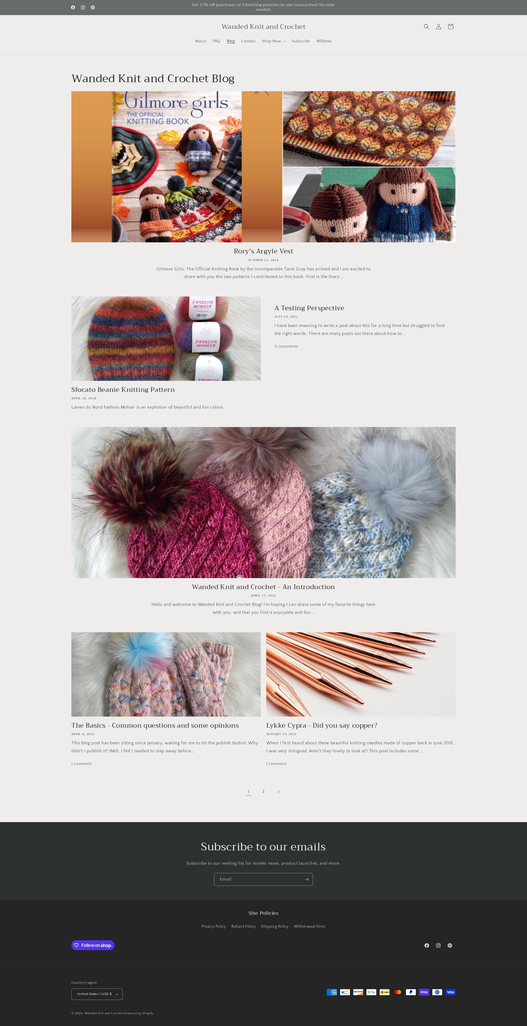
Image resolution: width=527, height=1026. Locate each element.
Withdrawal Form (310, 926)
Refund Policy (243, 926)
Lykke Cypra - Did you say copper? (321, 725)
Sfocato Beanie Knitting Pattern (123, 390)
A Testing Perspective (309, 308)
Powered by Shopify (138, 1013)
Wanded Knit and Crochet (104, 1013)
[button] (274, 41)
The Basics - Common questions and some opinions (155, 725)
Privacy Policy (213, 926)
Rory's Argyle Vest (263, 251)
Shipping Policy (274, 926)
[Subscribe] (307, 879)
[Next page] (278, 792)
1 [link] (249, 791)
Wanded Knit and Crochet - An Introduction (263, 587)
